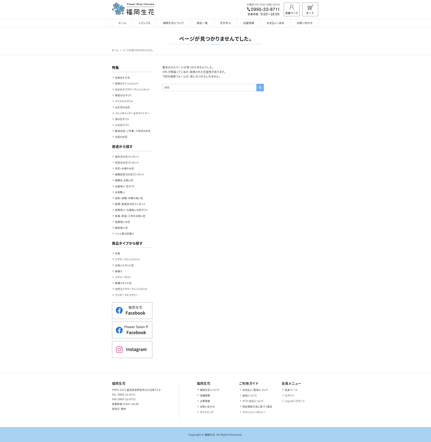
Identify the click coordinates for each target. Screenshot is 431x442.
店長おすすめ (122, 77)
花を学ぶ (225, 23)
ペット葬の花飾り (124, 233)
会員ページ (291, 389)
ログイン (289, 395)
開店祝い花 (121, 227)
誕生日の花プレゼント (127, 156)
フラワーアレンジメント (127, 259)
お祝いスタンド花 (124, 265)
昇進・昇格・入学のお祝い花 (130, 216)
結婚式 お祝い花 (124, 180)
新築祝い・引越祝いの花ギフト (131, 209)
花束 (117, 253)
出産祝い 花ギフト (125, 186)
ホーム (122, 23)
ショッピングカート (295, 401)
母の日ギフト (122, 119)
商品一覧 (202, 23)
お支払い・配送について (255, 389)
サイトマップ (206, 412)
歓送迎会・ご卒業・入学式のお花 (133, 130)
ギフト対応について (253, 401)
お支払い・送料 (275, 23)
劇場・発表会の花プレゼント (130, 204)
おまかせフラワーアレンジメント (132, 89)
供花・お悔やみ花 (124, 168)
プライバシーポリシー (254, 412)
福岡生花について (173, 23)
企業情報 (205, 401)
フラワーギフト (123, 277)
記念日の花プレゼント (127, 162)
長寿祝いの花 (122, 221)
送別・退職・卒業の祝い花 (129, 198)
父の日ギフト (122, 125)
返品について (249, 395)
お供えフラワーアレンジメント (131, 289)
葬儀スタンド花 (123, 283)
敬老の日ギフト (123, 95)
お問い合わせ (305, 23)
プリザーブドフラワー (126, 295)
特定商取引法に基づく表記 (257, 406)
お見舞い (120, 192)
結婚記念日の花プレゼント (129, 174)
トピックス (145, 23)
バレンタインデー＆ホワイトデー (132, 113)
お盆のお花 (121, 136)
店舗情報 (248, 23)
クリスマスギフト (124, 101)
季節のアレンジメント (127, 83)
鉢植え (119, 271)
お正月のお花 (122, 107)
